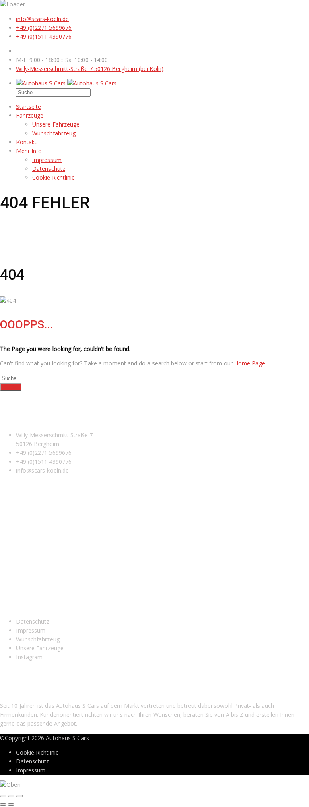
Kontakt (26, 142)
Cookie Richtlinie (53, 177)
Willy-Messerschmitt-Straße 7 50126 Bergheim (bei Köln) (89, 69)
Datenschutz (48, 168)
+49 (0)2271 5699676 (44, 27)
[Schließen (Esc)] (3, 796)
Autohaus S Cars (67, 738)
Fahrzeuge (29, 115)
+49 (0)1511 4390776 (44, 36)
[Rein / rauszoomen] (19, 796)
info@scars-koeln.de (42, 19)
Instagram (29, 657)
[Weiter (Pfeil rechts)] (11, 804)
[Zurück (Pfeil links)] (3, 804)
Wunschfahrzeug (54, 133)
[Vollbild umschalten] (11, 796)
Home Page (249, 363)
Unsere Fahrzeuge (56, 124)
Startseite (28, 106)
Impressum (47, 160)
